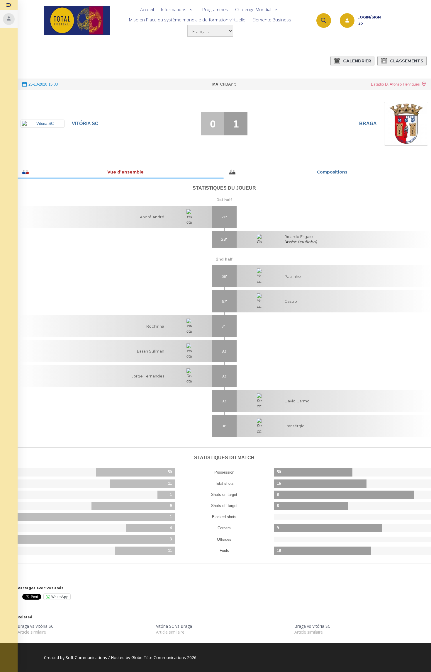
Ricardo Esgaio (298, 236)
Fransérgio (294, 425)
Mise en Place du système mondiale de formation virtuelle (187, 20)
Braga (368, 123)
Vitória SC (85, 123)
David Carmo (297, 401)
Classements (406, 61)
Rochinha (155, 326)
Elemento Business (271, 20)
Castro (290, 301)
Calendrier (357, 61)
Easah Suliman (150, 351)
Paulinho (292, 276)
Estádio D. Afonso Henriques (395, 84)
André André (152, 217)
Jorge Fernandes (148, 376)
